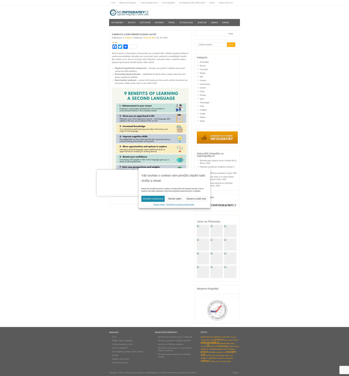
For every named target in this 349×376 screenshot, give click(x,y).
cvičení (203, 340)
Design (202, 73)
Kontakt (115, 355)
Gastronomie (205, 84)
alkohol (203, 337)
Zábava (214, 22)
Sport (202, 99)
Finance (203, 80)
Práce (172, 22)
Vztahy (202, 114)
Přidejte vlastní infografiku (122, 341)
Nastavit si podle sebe (196, 198)
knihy (232, 343)
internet (222, 343)
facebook (219, 339)
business (210, 337)
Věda (202, 106)
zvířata (212, 361)
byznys (217, 337)
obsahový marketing (209, 349)
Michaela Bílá (149, 38)
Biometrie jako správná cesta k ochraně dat (217, 161)
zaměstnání (229, 358)
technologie (219, 355)
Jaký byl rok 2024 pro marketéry (212, 173)
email (211, 340)
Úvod (114, 337)
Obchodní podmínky (120, 363)
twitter (227, 355)
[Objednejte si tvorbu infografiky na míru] (217, 143)
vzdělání (204, 358)
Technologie (186, 22)
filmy (225, 340)
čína (220, 361)
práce (204, 351)
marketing (222, 346)
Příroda (203, 95)
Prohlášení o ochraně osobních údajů (180, 205)
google (230, 340)
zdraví (205, 361)
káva (208, 346)
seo (224, 352)
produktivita (231, 349)
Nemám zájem (174, 198)
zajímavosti (221, 358)
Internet (159, 22)
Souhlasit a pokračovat (153, 198)
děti (207, 340)
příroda (212, 352)
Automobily (117, 22)
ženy (229, 361)
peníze (220, 349)
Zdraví (225, 22)
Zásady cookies (159, 205)
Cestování (145, 22)
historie (235, 340)
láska (214, 346)
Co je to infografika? (120, 348)
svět (213, 355)
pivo (225, 349)
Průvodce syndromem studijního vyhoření (216, 167)
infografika (210, 342)
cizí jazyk (233, 337)
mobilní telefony (234, 346)
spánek (208, 355)
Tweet (114, 42)
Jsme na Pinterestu (208, 221)
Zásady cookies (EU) (120, 359)
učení (231, 355)
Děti (201, 77)
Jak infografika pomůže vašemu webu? (127, 352)
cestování (225, 337)
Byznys (131, 22)
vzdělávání (212, 358)
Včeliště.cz (193, 373)
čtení (217, 361)
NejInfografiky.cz (129, 12)
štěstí (224, 361)
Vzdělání (202, 22)
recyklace (218, 352)
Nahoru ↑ (236, 373)
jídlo (228, 343)
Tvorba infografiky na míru (122, 344)
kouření (203, 346)
